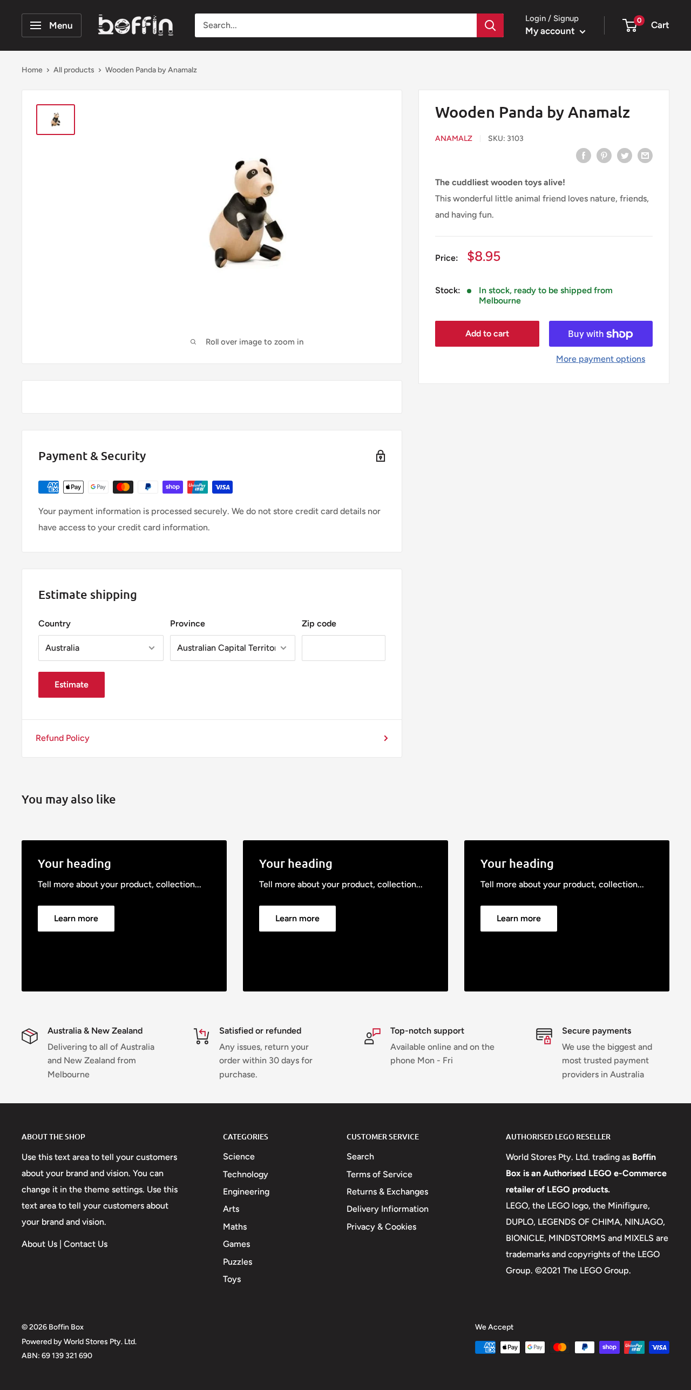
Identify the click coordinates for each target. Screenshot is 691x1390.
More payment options (600, 359)
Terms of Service (379, 1174)
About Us (39, 1244)
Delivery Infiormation (388, 1209)
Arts (231, 1209)
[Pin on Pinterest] (604, 155)
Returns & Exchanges (387, 1191)
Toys (232, 1279)
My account (551, 30)
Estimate (72, 684)
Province (187, 623)
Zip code (319, 623)
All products (73, 70)
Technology (245, 1174)
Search (360, 1156)
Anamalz (453, 138)
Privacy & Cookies (381, 1227)
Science (239, 1156)
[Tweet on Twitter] (624, 155)
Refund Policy (63, 738)
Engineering (246, 1191)
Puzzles (237, 1262)
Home (32, 70)
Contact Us (85, 1244)
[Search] (490, 25)
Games (236, 1244)
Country (54, 623)
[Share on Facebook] (583, 155)
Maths (235, 1227)
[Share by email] (645, 155)
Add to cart (487, 334)
